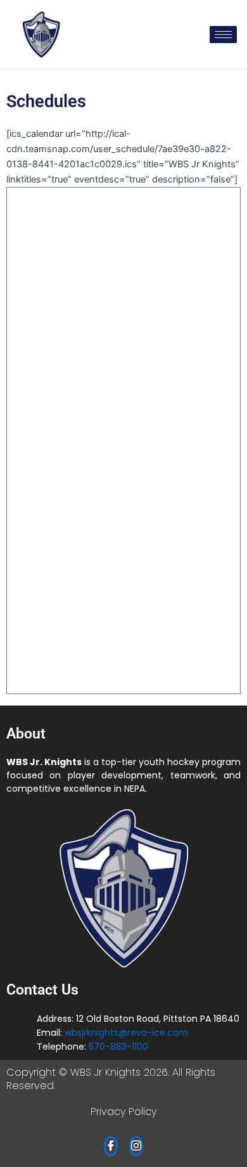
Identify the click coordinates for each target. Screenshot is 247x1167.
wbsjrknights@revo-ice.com (126, 1032)
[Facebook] (111, 1146)
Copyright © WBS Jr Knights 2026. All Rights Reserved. (110, 1079)
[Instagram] (136, 1146)
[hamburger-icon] (223, 34)
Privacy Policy (123, 1111)
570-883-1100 (118, 1046)
